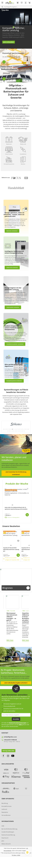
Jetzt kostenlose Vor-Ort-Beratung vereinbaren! (16, 473)
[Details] (27, 514)
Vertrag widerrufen (8, 751)
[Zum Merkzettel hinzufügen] (27, 488)
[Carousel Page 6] (10, 429)
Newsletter (5, 812)
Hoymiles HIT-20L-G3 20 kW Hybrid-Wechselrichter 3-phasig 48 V (11, 549)
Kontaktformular (7, 806)
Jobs (3, 841)
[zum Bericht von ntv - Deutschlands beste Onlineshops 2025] (26, 178)
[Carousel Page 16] (25, 429)
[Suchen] (2, 6)
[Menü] (2, 2)
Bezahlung (5, 803)
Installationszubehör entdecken (15, 344)
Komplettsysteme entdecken (14, 380)
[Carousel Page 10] (16, 429)
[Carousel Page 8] (13, 429)
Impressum (5, 838)
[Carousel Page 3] (6, 429)
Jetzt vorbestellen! (8, 42)
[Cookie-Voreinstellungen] (27, 852)
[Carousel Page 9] (15, 429)
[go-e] (16, 424)
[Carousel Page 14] (22, 429)
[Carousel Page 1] (3, 429)
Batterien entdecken (12, 231)
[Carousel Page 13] (21, 429)
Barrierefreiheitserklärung (9, 829)
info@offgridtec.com (10, 737)
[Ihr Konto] (25, 2)
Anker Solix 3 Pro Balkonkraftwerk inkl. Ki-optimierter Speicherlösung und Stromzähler (16, 508)
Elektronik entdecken (12, 267)
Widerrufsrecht (6, 844)
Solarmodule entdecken (13, 307)
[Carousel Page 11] (18, 429)
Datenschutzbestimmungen (17, 723)
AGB (20, 724)
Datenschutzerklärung (8, 835)
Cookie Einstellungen (8, 832)
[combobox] (17, 6)
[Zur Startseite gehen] (9, 2)
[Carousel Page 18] (28, 429)
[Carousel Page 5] (9, 429)
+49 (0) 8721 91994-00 (10, 740)
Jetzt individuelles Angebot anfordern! (16, 683)
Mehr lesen (10, 640)
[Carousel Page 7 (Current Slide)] (12, 429)
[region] (16, 28)
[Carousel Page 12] (19, 429)
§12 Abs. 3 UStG (16, 855)
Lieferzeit (4, 809)
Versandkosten (6, 815)
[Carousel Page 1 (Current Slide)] (13, 27)
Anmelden (16, 719)
